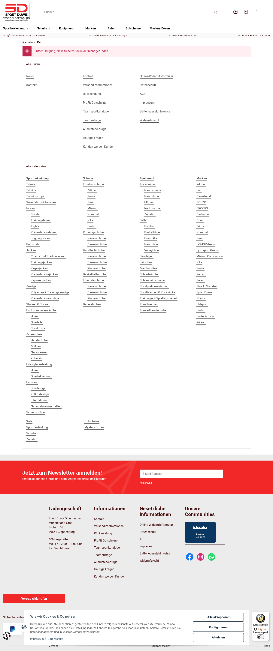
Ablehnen (218, 637)
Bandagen (146, 256)
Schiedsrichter (35, 412)
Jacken (31, 250)
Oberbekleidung (41, 376)
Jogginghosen (40, 238)
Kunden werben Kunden (109, 576)
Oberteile (36, 322)
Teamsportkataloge (107, 547)
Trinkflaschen (149, 304)
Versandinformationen (109, 526)
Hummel (93, 214)
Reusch (201, 274)
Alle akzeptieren (218, 617)
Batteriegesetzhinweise (155, 553)
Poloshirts (33, 244)
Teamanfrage (103, 555)
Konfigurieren (218, 627)
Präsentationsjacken (44, 274)
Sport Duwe (204, 292)
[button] (236, 12)
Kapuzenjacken (41, 280)
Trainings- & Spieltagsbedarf (158, 298)
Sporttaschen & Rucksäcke (157, 292)
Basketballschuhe (94, 274)
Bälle (143, 220)
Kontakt (99, 519)
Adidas (92, 190)
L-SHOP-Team (205, 244)
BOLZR (201, 202)
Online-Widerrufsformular (156, 525)
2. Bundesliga (40, 394)
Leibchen (146, 262)
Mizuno (92, 208)
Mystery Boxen (94, 427)
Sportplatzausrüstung (154, 286)
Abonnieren (237, 474)
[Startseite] (16, 12)
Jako (90, 202)
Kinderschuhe (96, 268)
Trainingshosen (41, 220)
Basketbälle (152, 232)
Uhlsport (202, 304)
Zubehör (36, 358)
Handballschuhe (94, 250)
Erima (200, 226)
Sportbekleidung (37, 427)
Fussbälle (150, 238)
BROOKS (202, 208)
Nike (90, 220)
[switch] (260, 637)
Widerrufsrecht (149, 560)
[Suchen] (215, 12)
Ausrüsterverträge (105, 562)
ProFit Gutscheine (105, 540)
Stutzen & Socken (38, 304)
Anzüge (31, 286)
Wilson (200, 322)
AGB (142, 539)
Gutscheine (91, 421)
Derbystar (202, 214)
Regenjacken (39, 268)
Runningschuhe (93, 232)
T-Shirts (31, 190)
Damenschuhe (97, 244)
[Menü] (267, 614)
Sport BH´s (38, 328)
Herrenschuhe (96, 238)
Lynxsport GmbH (207, 250)
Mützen (36, 346)
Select (200, 280)
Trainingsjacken (41, 262)
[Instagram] (200, 557)
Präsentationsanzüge (45, 298)
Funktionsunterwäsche (41, 310)
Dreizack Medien (160, 645)
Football (149, 226)
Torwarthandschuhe (153, 310)
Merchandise (148, 268)
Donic (200, 220)
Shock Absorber (206, 286)
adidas (200, 184)
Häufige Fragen (104, 569)
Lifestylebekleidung (39, 364)
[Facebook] (189, 557)
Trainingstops (35, 196)
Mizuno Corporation (209, 256)
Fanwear (32, 382)
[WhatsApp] (211, 557)
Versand (54, 645)
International (39, 400)
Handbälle (151, 244)
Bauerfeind (203, 196)
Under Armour (205, 316)
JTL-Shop (264, 645)
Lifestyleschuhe (93, 280)
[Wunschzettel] (246, 12)
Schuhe (31, 433)
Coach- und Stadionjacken (48, 256)
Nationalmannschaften (46, 406)
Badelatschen (92, 304)
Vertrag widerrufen (34, 598)
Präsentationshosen (44, 232)
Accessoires (34, 334)
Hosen (30, 208)
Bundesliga (38, 388)
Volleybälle (151, 250)
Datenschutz (55, 638)
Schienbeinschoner (152, 280)
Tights (35, 226)
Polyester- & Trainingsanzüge (50, 292)
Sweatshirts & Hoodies (41, 202)
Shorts (35, 214)
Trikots (30, 184)
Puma (91, 196)
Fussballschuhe (93, 184)
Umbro (91, 226)
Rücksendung (103, 533)
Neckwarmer (39, 352)
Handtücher (152, 196)
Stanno (201, 298)
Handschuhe (39, 340)
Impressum (37, 638)
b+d (199, 190)
